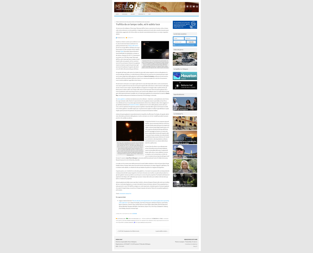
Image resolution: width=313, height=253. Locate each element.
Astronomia (120, 218)
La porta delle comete (162, 231)
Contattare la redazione (191, 244)
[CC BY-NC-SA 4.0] (134, 213)
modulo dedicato (129, 222)
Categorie (124, 14)
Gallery (133, 14)
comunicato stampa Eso (125, 193)
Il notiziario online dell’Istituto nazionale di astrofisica (129, 9)
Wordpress (194, 241)
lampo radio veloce (133, 45)
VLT (140, 218)
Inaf (149, 14)
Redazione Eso (121, 37)
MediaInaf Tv (141, 14)
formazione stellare (134, 104)
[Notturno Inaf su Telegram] (185, 89)
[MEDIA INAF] (130, 8)
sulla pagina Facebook (130, 220)
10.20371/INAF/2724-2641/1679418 (144, 222)
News (124, 218)
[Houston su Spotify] (185, 80)
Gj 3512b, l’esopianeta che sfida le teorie (128, 231)
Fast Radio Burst (135, 218)
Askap (121, 51)
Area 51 (195, 246)
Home (117, 14)
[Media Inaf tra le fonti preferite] (185, 29)
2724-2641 (121, 246)
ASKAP (129, 218)
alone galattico (121, 99)
